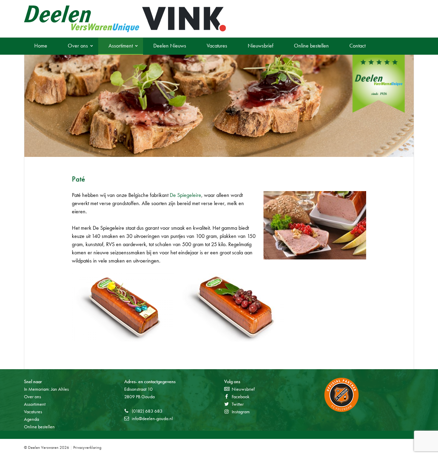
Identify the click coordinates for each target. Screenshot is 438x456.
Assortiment (120, 45)
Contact (357, 45)
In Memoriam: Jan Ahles (46, 389)
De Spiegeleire (185, 195)
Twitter (238, 404)
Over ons (78, 45)
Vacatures (217, 45)
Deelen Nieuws (169, 45)
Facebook (240, 396)
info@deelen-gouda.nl (152, 418)
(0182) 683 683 (147, 411)
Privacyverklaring (87, 447)
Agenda (31, 419)
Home (40, 45)
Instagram (241, 411)
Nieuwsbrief (260, 45)
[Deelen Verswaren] (125, 18)
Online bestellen (311, 45)
